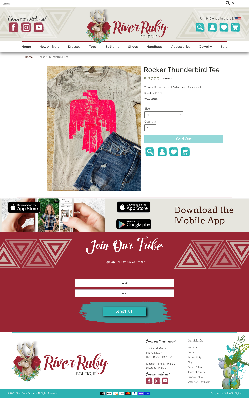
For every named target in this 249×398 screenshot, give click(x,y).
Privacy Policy (195, 377)
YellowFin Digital (233, 393)
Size (147, 108)
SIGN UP (124, 311)
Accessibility (194, 357)
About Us (192, 347)
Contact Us (194, 352)
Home (29, 57)
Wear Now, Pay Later (199, 382)
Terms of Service (197, 372)
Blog (190, 362)
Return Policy (195, 367)
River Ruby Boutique (27, 393)
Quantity (150, 121)
